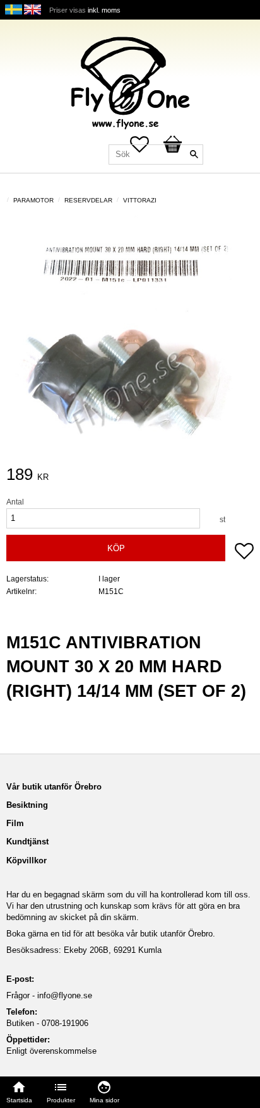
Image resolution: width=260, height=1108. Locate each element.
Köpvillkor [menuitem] (26, 860)
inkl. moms (104, 10)
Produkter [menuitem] (61, 1100)
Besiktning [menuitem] (27, 805)
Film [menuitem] (15, 823)
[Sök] (193, 154)
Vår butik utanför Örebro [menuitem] (54, 786)
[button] (244, 552)
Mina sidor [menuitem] (104, 1100)
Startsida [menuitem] (19, 1100)
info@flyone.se (64, 995)
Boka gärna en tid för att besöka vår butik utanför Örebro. (110, 933)
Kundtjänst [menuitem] (27, 841)
